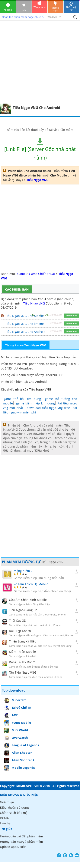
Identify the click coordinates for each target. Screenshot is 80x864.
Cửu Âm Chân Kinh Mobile (28, 600)
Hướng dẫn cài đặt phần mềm (21, 836)
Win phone (39, 7)
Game (21, 274)
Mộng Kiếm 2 (23, 571)
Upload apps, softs (13, 847)
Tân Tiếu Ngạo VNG (22, 672)
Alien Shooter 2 (23, 760)
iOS (24, 9)
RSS (71, 855)
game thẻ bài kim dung (22, 399)
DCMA (4, 818)
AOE (15, 715)
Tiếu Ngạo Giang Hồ (23, 610)
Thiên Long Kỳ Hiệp (22, 641)
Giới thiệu (7, 802)
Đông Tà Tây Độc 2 (22, 662)
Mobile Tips (55, 9)
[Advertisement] (40, 61)
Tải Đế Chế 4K (21, 708)
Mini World (20, 730)
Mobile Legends (23, 768)
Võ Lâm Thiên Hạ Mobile (31, 584)
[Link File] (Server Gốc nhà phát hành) (40, 153)
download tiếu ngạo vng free (48, 408)
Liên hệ (5, 823)
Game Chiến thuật (42, 274)
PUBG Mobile (21, 723)
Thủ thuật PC (71, 9)
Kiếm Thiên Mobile (22, 652)
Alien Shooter (22, 753)
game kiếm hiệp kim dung (35, 403)
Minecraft (19, 700)
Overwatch (20, 738)
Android (8, 9)
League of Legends (25, 745)
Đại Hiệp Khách (20, 631)
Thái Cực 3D (17, 620)
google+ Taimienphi (65, 855)
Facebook (59, 855)
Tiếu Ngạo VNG (34, 303)
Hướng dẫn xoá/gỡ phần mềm (21, 842)
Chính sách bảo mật (14, 813)
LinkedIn (77, 855)
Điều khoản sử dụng (14, 807)
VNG (25, 364)
